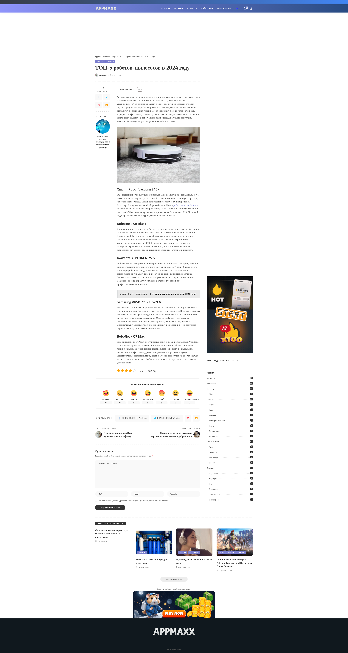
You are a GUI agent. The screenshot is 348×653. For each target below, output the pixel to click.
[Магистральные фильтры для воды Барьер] (154, 542)
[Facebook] (98, 97)
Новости (210, 389)
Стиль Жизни (213, 442)
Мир (211, 394)
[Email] (106, 105)
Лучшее (100, 61)
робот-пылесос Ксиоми (185, 205)
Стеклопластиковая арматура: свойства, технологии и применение (111, 533)
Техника (210, 468)
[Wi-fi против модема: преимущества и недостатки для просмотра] (103, 126)
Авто (211, 447)
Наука (211, 426)
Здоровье (213, 452)
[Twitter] (106, 97)
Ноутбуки (213, 478)
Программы (214, 431)
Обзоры (110, 61)
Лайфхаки (211, 383)
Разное (212, 436)
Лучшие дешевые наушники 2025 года (194, 561)
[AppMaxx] (106, 8)
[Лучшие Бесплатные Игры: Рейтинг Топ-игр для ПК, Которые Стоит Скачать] (235, 542)
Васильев (103, 75)
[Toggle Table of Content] (138, 89)
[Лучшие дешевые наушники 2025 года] (194, 542)
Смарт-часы (214, 494)
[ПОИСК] (250, 8)
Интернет (211, 378)
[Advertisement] (174, 33)
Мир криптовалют (217, 421)
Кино (211, 410)
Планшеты (213, 489)
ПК (210, 484)
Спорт (212, 463)
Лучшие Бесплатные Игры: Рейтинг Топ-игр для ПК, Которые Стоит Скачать (235, 563)
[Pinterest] (98, 105)
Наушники (213, 473)
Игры (211, 405)
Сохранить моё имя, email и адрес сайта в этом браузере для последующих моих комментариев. (133, 501)
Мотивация (214, 457)
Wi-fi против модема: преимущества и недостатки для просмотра (103, 142)
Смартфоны (214, 500)
